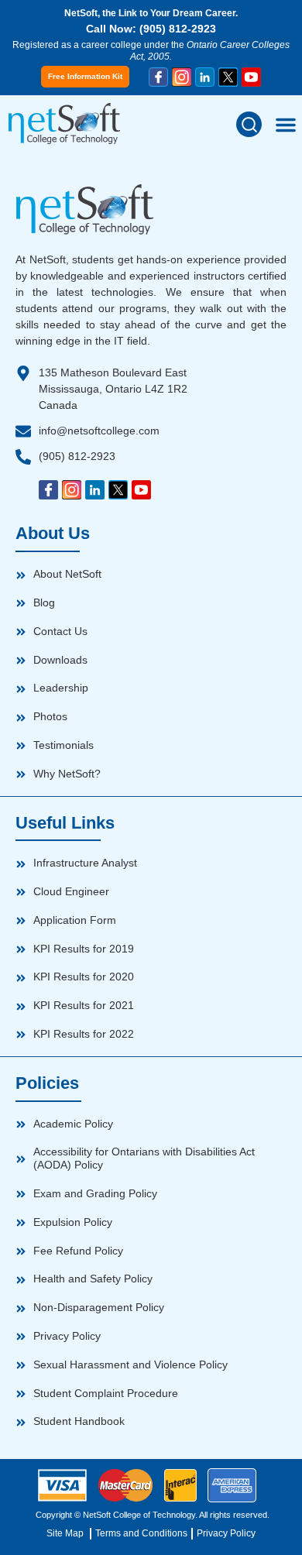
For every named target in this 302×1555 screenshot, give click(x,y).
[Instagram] (181, 77)
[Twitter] (228, 77)
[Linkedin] (204, 77)
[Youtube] (251, 77)
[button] (249, 124)
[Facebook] (158, 77)
